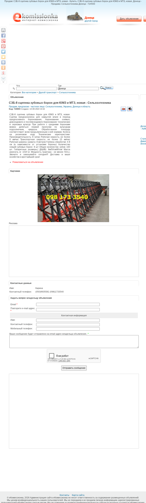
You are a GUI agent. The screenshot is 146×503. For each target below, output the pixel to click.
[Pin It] (3, 46)
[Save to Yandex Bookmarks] (3, 73)
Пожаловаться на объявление (27, 162)
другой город (91, 21)
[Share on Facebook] (3, 35)
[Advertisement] (104, 140)
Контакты (65, 495)
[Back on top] (3, 30)
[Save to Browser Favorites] (3, 57)
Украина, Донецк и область (76, 106)
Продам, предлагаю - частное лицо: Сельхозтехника (35, 106)
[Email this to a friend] (3, 78)
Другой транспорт (48, 92)
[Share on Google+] (3, 41)
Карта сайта (78, 495)
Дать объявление (129, 18)
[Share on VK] (3, 62)
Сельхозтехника (67, 92)
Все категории (29, 92)
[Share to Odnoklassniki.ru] (3, 68)
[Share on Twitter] (3, 51)
